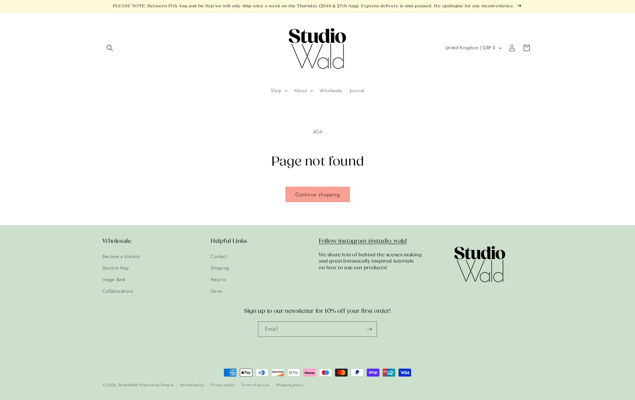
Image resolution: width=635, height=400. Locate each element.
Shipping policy (290, 384)
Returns (218, 279)
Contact (219, 256)
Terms (217, 291)
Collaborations (118, 291)
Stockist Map (116, 268)
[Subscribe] (369, 329)
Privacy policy (223, 384)
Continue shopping (317, 194)
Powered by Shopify (156, 384)
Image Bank (114, 279)
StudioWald (128, 384)
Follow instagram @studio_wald (363, 240)
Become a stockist (121, 256)
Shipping (220, 268)
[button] (110, 48)
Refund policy (192, 384)
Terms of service (255, 384)
